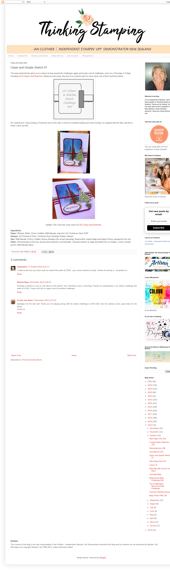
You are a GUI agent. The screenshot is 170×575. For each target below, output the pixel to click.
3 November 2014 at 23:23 (45, 300)
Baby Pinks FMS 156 (158, 495)
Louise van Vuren (25, 300)
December (154, 428)
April (152, 518)
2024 (150, 389)
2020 (150, 403)
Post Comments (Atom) (32, 360)
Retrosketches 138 (157, 448)
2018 (150, 410)
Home (11, 56)
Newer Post (16, 355)
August (153, 504)
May (152, 515)
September (155, 500)
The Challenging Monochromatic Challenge (156, 486)
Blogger (103, 558)
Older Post (131, 355)
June (152, 511)
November (154, 432)
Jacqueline (22, 267)
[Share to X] (47, 251)
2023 (150, 392)
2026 (150, 381)
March (153, 522)
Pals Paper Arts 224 (157, 461)
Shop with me (57, 56)
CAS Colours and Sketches (30, 76)
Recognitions (87, 56)
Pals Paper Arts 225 (157, 439)
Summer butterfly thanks (159, 492)
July (152, 507)
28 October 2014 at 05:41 (40, 282)
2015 (150, 421)
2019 (150, 407)
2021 (150, 400)
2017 (150, 414)
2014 (150, 425)
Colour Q (153, 465)
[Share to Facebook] (50, 251)
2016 (150, 418)
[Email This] (42, 251)
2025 (150, 385)
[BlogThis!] (45, 251)
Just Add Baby (155, 474)
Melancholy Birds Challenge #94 (156, 479)
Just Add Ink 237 (156, 452)
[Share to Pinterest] (53, 251)
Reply (19, 274)
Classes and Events (39, 56)
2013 (150, 530)
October (153, 435)
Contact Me (22, 56)
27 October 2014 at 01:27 (38, 267)
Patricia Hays (23, 282)
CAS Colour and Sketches (89, 225)
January (153, 525)
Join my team (72, 56)
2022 (150, 396)
